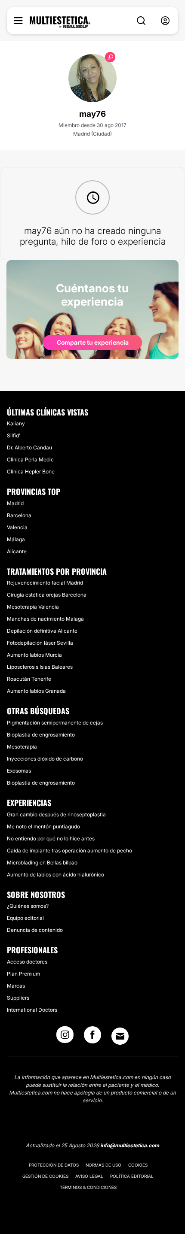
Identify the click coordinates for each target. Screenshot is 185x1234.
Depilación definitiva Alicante (42, 631)
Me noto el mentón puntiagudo (43, 826)
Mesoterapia (22, 746)
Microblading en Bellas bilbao (42, 862)
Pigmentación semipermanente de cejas (55, 722)
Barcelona (19, 515)
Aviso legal (89, 1176)
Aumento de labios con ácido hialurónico (55, 874)
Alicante (17, 551)
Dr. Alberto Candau (29, 447)
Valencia (17, 527)
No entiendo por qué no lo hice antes (51, 838)
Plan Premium (23, 973)
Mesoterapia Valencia (33, 606)
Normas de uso (103, 1164)
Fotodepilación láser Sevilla (40, 643)
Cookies (138, 1164)
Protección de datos (54, 1164)
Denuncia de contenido (35, 930)
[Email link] (120, 1036)
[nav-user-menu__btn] (165, 21)
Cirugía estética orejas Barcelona (46, 594)
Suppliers (18, 997)
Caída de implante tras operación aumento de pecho (69, 850)
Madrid (15, 503)
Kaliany (16, 423)
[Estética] (60, 22)
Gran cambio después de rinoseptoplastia (56, 814)
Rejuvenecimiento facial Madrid (45, 582)
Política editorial (132, 1176)
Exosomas (19, 770)
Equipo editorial (25, 918)
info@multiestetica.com (129, 1145)
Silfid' (13, 435)
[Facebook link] (92, 1037)
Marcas (16, 985)
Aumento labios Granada (36, 691)
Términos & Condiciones (88, 1187)
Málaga (16, 539)
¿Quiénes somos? (28, 906)
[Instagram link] (65, 1037)
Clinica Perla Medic (30, 459)
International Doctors (32, 1010)
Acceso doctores (27, 961)
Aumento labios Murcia (34, 655)
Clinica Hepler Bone (31, 471)
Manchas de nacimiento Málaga (45, 618)
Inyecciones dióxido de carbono (45, 758)
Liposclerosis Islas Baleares (40, 667)
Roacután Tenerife (29, 679)
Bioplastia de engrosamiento (41, 734)
